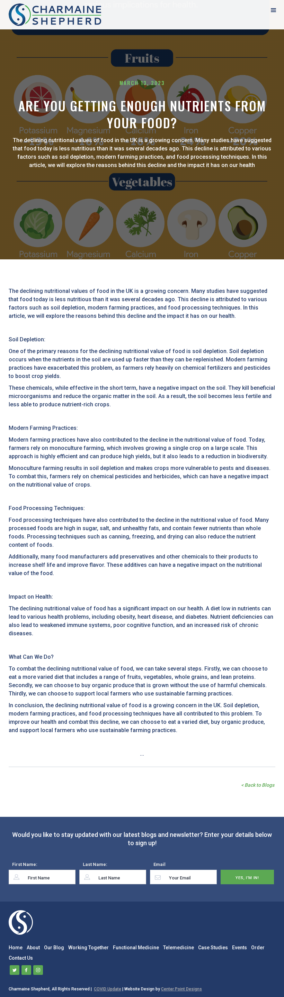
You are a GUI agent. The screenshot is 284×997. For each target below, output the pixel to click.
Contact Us (21, 958)
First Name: (24, 864)
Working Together (88, 947)
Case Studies (213, 947)
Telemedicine (178, 947)
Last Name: (95, 864)
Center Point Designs (181, 989)
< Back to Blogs (257, 785)
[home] (55, 14)
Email (159, 864)
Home (16, 947)
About (33, 947)
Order (258, 947)
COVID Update (107, 989)
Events (239, 947)
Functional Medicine (136, 947)
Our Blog (54, 947)
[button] (273, 10)
